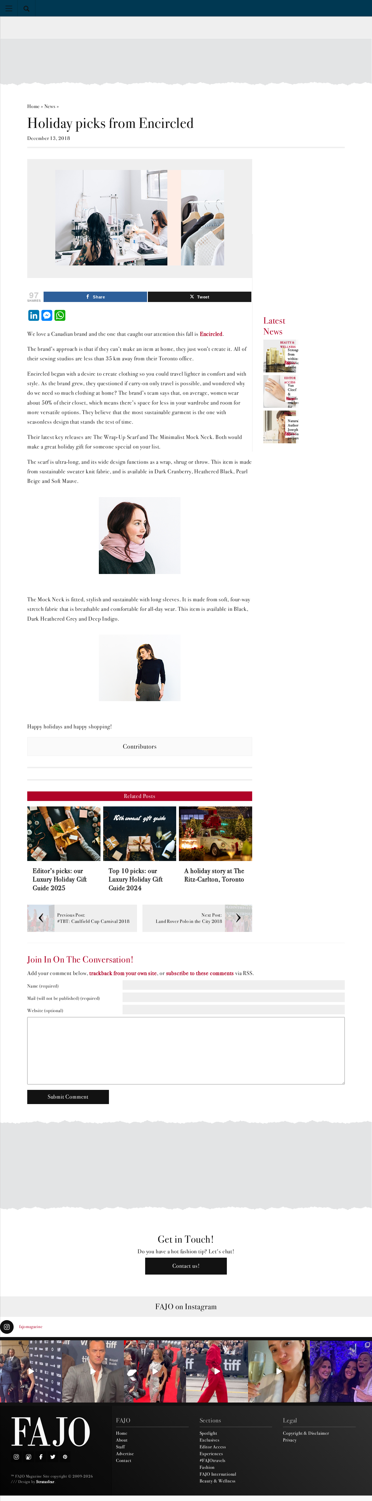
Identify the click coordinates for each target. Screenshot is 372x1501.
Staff (120, 1446)
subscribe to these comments (200, 973)
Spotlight (208, 1433)
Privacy (290, 1440)
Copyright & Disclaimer (306, 1433)
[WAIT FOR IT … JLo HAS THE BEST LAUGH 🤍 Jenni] (155, 1371)
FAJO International (218, 1474)
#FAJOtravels (213, 1460)
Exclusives (209, 1440)
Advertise (125, 1453)
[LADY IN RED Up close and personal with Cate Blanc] (217, 1371)
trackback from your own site (123, 973)
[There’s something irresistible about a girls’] (279, 1371)
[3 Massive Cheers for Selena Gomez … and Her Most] (31, 1371)
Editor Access (213, 1446)
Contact (124, 1460)
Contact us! (186, 1266)
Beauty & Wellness (218, 1481)
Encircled (211, 334)
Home (33, 106)
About (122, 1440)
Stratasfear (45, 1481)
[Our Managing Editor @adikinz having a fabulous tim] (341, 1371)
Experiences (211, 1453)
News (50, 106)
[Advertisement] (186, 61)
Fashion (207, 1467)
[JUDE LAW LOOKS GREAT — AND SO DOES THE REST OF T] (93, 1371)
